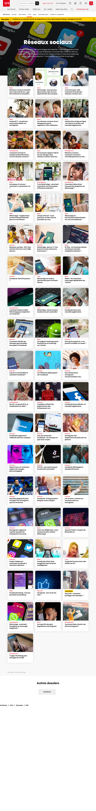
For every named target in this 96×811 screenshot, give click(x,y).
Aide (70, 3)
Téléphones (36, 9)
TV (72, 9)
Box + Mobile (48, 9)
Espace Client (91, 3)
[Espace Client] (90, 3)
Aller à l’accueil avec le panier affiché (80, 3)
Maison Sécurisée (61, 9)
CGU (11, 705)
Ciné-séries (22, 14)
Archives (3, 705)
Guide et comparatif (57, 14)
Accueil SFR (6, 3)
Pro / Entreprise (61, 3)
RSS (27, 705)
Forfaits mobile (24, 9)
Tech (29, 14)
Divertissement (43, 14)
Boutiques (75, 3)
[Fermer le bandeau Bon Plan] (94, 19)
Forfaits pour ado (82, 9)
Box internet (11, 9)
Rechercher (37, 3)
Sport (35, 14)
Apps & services (48, 3)
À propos (19, 705)
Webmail (85, 3)
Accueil (14, 14)
